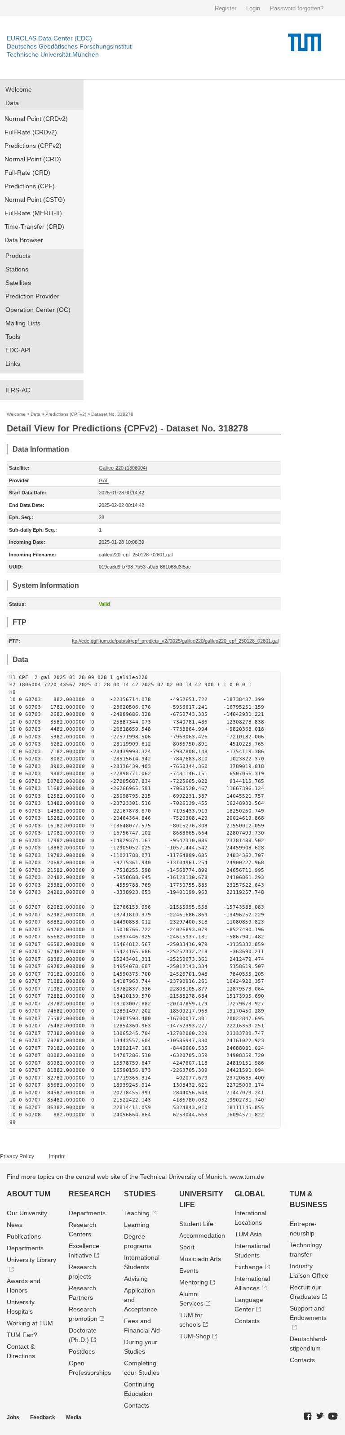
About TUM (28, 1194)
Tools (12, 336)
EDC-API (18, 350)
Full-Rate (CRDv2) (30, 132)
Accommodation (202, 1235)
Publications (24, 1236)
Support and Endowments (308, 1313)
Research (90, 1194)
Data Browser (23, 240)
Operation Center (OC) (38, 309)
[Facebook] (308, 1417)
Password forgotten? (296, 8)
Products (18, 255)
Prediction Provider (32, 296)
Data (12, 103)
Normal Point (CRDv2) (36, 118)
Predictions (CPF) (29, 186)
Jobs (13, 1417)
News (14, 1224)
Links (12, 363)
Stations (16, 269)
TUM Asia (248, 1234)
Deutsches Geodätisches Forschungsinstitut (69, 46)
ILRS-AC (17, 390)
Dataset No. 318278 (112, 414)
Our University (27, 1213)
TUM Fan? (22, 1334)
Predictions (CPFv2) (33, 145)
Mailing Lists (22, 323)
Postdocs (82, 1351)
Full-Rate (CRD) (27, 172)
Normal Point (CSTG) (34, 199)
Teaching (137, 1213)
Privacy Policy (17, 1156)
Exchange (248, 1267)
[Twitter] (320, 1417)
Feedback (42, 1417)
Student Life (196, 1223)
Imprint (57, 1156)
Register (225, 8)
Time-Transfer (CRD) (34, 226)
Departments (25, 1248)
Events (189, 1270)
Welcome (18, 89)
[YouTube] (333, 1417)
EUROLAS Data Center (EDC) (49, 38)
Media (73, 1417)
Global (249, 1194)
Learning (136, 1224)
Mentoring (193, 1282)
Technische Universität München (53, 54)
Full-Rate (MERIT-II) (33, 213)
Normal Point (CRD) (32, 159)
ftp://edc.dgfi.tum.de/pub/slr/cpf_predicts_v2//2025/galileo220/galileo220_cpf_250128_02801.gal (175, 641)
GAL (104, 480)
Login (253, 8)
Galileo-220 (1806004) (123, 468)
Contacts (136, 1405)
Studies (140, 1194)
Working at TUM (30, 1323)
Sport (187, 1247)
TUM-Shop (194, 1336)
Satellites (18, 282)
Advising (136, 1278)
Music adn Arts (200, 1258)
